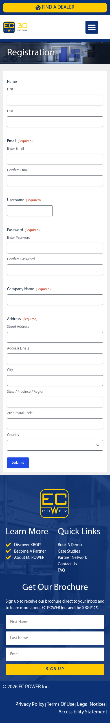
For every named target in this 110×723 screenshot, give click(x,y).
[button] (91, 27)
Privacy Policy (30, 704)
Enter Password (18, 238)
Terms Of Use (60, 704)
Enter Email (15, 149)
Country (13, 435)
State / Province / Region (25, 392)
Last (10, 111)
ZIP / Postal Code (20, 413)
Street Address (18, 327)
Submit (18, 463)
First (10, 89)
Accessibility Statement (82, 712)
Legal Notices (91, 704)
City (10, 370)
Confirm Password (21, 259)
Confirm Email (17, 170)
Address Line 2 (18, 348)
